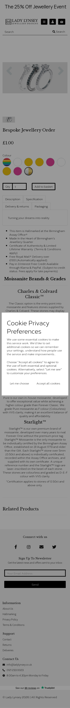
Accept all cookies (48, 383)
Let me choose (19, 383)
